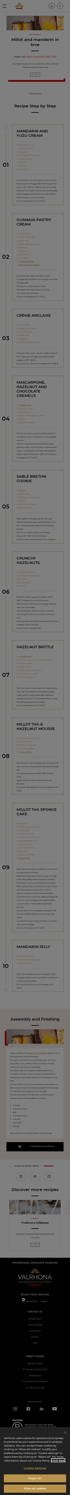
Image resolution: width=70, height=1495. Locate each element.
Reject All (34, 1478)
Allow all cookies (35, 1488)
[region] (35, 1461)
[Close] (65, 1432)
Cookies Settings (35, 1468)
